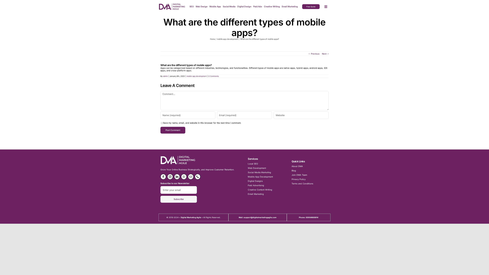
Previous (315, 53)
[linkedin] (177, 177)
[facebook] (163, 177)
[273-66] (172, 4)
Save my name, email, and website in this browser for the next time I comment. (202, 123)
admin (165, 76)
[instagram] (170, 177)
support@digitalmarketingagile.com (260, 217)
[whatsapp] (184, 177)
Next (324, 53)
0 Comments (213, 76)
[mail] (191, 177)
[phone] (197, 177)
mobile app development (197, 76)
